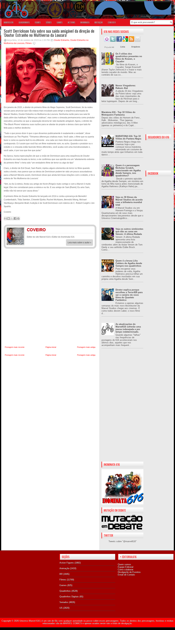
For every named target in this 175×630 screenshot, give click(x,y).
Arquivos (135, 47)
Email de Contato (126, 574)
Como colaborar (125, 569)
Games (63, 585)
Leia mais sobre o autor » (79, 242)
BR (61, 574)
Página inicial (50, 347)
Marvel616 (9, 22)
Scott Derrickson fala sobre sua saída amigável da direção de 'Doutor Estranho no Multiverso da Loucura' (49, 33)
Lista (122, 47)
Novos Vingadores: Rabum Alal (126, 86)
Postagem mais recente (14, 347)
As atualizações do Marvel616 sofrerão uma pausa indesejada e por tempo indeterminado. (128, 328)
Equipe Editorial (125, 567)
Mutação (99, 22)
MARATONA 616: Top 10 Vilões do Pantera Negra (128, 137)
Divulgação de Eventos (129, 572)
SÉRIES (49, 22)
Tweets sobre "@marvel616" (123, 541)
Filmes (28, 43)
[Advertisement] (122, 408)
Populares (109, 47)
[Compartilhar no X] (12, 218)
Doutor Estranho (61, 40)
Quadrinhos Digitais (69, 596)
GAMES (60, 22)
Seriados (63, 602)
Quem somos (124, 564)
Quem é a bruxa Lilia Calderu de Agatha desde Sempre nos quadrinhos (129, 263)
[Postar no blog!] (8, 218)
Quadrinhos (65, 591)
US (61, 608)
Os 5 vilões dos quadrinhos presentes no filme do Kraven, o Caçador (129, 57)
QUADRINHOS (24, 22)
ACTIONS (71, 22)
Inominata (84, 22)
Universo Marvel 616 (29, 621)
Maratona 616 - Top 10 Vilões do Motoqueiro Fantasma (118, 113)
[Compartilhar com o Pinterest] (18, 218)
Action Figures (66, 562)
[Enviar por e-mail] (5, 218)
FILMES (38, 22)
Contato (112, 22)
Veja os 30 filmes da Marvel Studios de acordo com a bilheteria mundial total (129, 201)
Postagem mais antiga (86, 347)
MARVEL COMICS (72, 623)
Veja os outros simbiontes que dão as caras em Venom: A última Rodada (129, 231)
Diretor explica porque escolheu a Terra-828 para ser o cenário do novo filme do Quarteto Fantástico (129, 295)
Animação (64, 568)
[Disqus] (50, 297)
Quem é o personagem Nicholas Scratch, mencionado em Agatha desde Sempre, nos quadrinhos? (128, 170)
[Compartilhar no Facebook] (15, 218)
